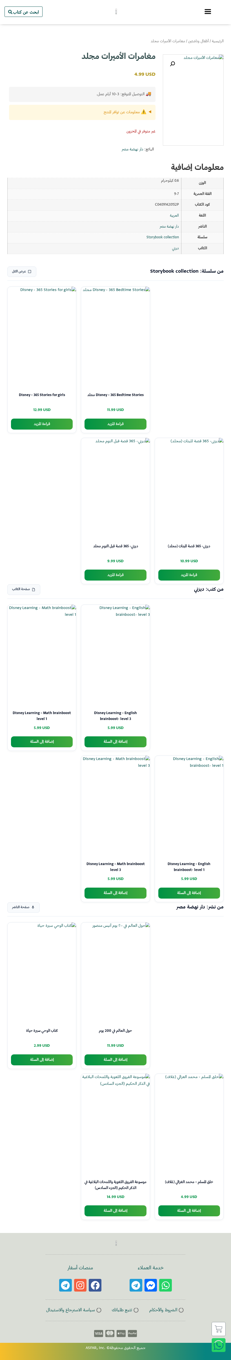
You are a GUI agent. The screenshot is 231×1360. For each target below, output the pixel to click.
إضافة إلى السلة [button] (115, 742)
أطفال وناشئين (198, 41)
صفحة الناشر (20, 907)
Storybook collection (162, 237)
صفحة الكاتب (21, 589)
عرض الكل (19, 272)
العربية (174, 216)
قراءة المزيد (115, 424)
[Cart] (219, 1329)
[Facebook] (95, 1285)
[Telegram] (136, 1285)
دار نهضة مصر (132, 149)
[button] (172, 64)
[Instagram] (80, 1285)
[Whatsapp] (165, 1285)
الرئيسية (218, 41)
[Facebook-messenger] (151, 1285)
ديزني (175, 248)
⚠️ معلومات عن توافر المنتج (125, 112)
